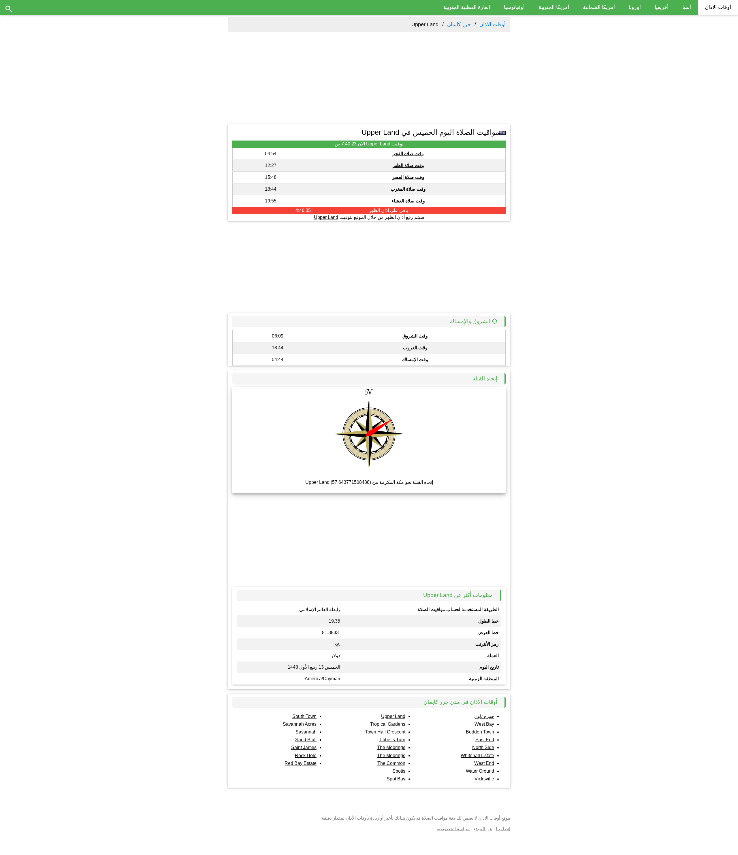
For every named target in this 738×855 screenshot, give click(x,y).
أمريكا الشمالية (599, 7)
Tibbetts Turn (392, 739)
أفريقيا (662, 7)
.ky (337, 644)
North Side (483, 747)
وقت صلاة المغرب (408, 189)
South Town (304, 716)
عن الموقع (482, 828)
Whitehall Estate (477, 755)
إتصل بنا (503, 828)
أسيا (686, 7)
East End (484, 739)
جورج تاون (484, 716)
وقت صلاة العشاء (408, 200)
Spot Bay (396, 778)
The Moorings (391, 747)
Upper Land (326, 217)
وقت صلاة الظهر (408, 165)
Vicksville (484, 778)
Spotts (398, 771)
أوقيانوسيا (514, 7)
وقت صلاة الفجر (408, 153)
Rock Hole (306, 755)
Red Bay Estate (301, 763)
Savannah (306, 731)
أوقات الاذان (718, 7)
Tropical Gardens (387, 724)
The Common (391, 763)
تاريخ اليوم (489, 667)
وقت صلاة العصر (408, 177)
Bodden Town (480, 731)
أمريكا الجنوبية (554, 7)
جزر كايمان (459, 24)
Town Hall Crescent (385, 731)
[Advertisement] (369, 78)
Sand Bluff (306, 739)
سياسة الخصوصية (453, 828)
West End (484, 763)
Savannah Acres (300, 724)
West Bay (484, 724)
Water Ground (480, 771)
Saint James (304, 747)
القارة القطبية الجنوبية (466, 7)
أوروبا (635, 7)
